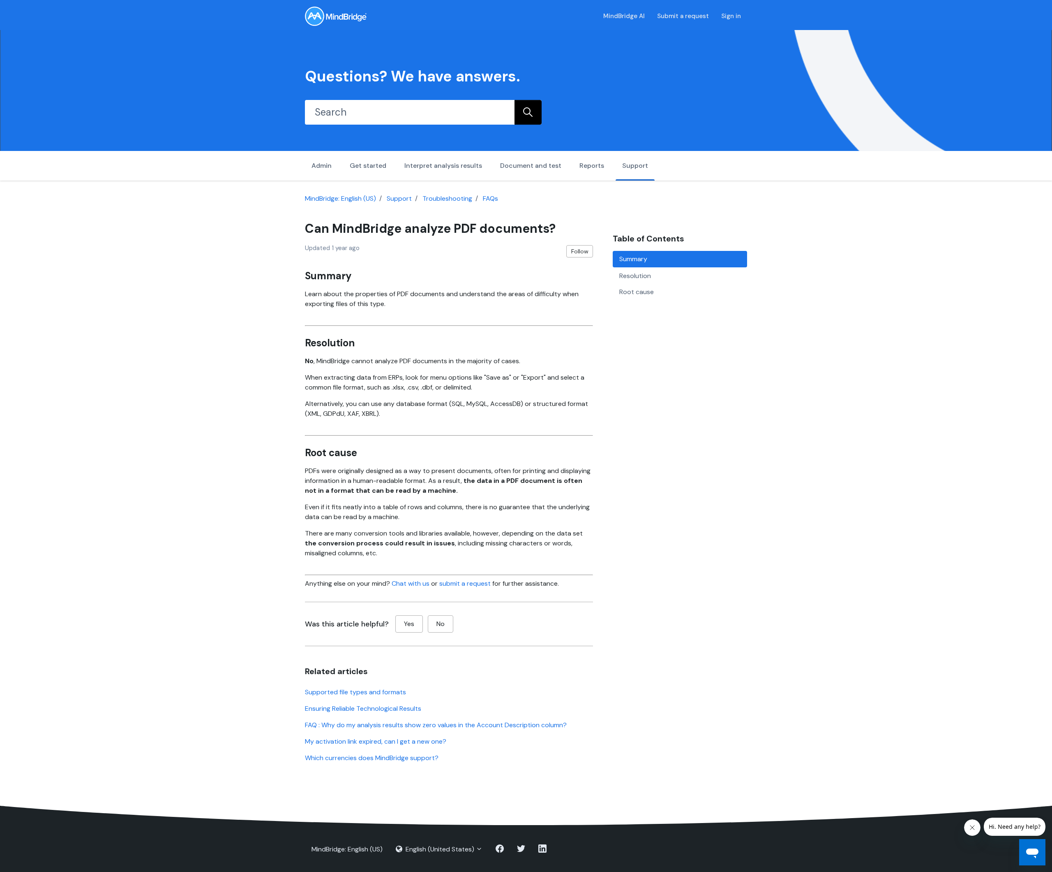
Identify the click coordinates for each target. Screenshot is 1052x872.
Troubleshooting (447, 198)
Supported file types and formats (355, 692)
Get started (368, 165)
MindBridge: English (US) (340, 198)
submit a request (465, 583)
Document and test (530, 165)
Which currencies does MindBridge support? (371, 758)
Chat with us (410, 583)
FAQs (490, 198)
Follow (579, 251)
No (440, 623)
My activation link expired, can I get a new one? (375, 741)
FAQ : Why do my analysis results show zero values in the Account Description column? (436, 725)
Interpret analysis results (443, 165)
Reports (591, 165)
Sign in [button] (731, 16)
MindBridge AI (624, 16)
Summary (633, 259)
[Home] (336, 16)
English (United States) (440, 849)
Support (635, 165)
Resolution (635, 275)
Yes (409, 623)
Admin (321, 165)
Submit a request (683, 16)
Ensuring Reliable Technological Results (363, 708)
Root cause (636, 292)
